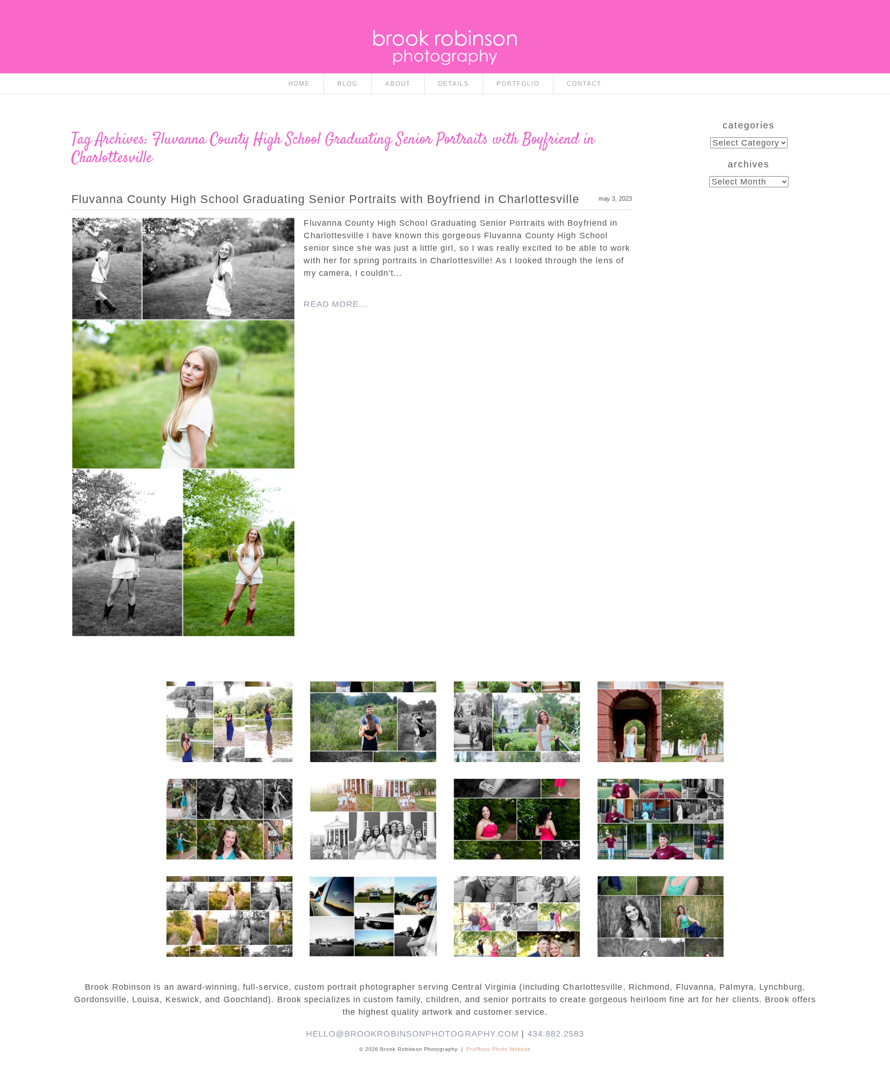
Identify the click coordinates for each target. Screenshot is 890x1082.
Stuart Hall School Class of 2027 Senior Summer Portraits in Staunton (516, 703)
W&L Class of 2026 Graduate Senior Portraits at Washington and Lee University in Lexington (660, 712)
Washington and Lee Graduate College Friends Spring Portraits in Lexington (373, 805)
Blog (347, 83)
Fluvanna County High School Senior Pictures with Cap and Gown (372, 898)
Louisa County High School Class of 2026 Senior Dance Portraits (229, 800)
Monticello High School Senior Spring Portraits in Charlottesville (660, 898)
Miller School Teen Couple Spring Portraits (516, 893)
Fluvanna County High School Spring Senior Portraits (228, 898)
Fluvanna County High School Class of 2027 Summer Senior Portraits (228, 703)
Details (454, 83)
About (398, 83)
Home (299, 83)
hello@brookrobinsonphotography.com (412, 1033)
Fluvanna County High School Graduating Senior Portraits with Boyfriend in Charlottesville (325, 198)
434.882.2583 (556, 1033)
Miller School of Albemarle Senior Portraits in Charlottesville (660, 805)
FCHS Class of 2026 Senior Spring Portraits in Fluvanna (516, 800)
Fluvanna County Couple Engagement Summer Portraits (372, 703)
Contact (584, 83)
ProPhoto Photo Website (498, 1049)
